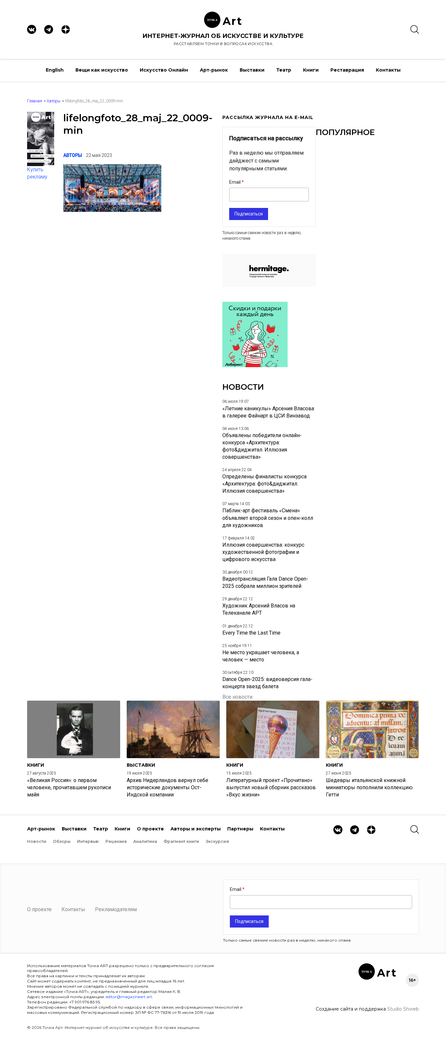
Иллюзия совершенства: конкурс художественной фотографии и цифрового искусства (263, 552)
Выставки (252, 70)
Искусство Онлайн (164, 70)
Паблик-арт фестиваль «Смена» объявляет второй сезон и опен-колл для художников (267, 517)
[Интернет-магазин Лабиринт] (255, 365)
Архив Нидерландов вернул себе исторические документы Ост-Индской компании (167, 787)
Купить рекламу (37, 173)
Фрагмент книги (181, 841)
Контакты (388, 70)
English (55, 70)
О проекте (150, 829)
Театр (283, 70)
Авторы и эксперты (195, 829)
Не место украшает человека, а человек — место (260, 656)
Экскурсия (217, 841)
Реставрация (347, 70)
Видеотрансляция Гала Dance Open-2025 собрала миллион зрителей (265, 582)
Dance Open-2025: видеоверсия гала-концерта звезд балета (267, 683)
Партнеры (240, 829)
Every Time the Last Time (251, 633)
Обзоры (62, 841)
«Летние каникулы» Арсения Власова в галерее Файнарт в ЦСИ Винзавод (268, 412)
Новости (36, 841)
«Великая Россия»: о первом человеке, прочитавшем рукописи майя (69, 787)
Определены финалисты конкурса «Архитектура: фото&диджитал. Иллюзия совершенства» (264, 483)
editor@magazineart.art (129, 996)
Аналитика (145, 841)
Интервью (88, 841)
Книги (311, 70)
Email (235, 182)
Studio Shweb (403, 1009)
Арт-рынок (214, 70)
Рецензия (116, 841)
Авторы (53, 101)
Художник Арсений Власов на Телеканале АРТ (258, 609)
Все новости (237, 697)
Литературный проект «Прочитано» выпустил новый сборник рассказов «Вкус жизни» (271, 787)
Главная (34, 101)
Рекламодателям (116, 909)
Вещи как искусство (101, 70)
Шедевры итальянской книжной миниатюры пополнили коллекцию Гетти (369, 787)
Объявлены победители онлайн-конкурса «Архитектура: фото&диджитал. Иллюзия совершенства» (262, 446)
